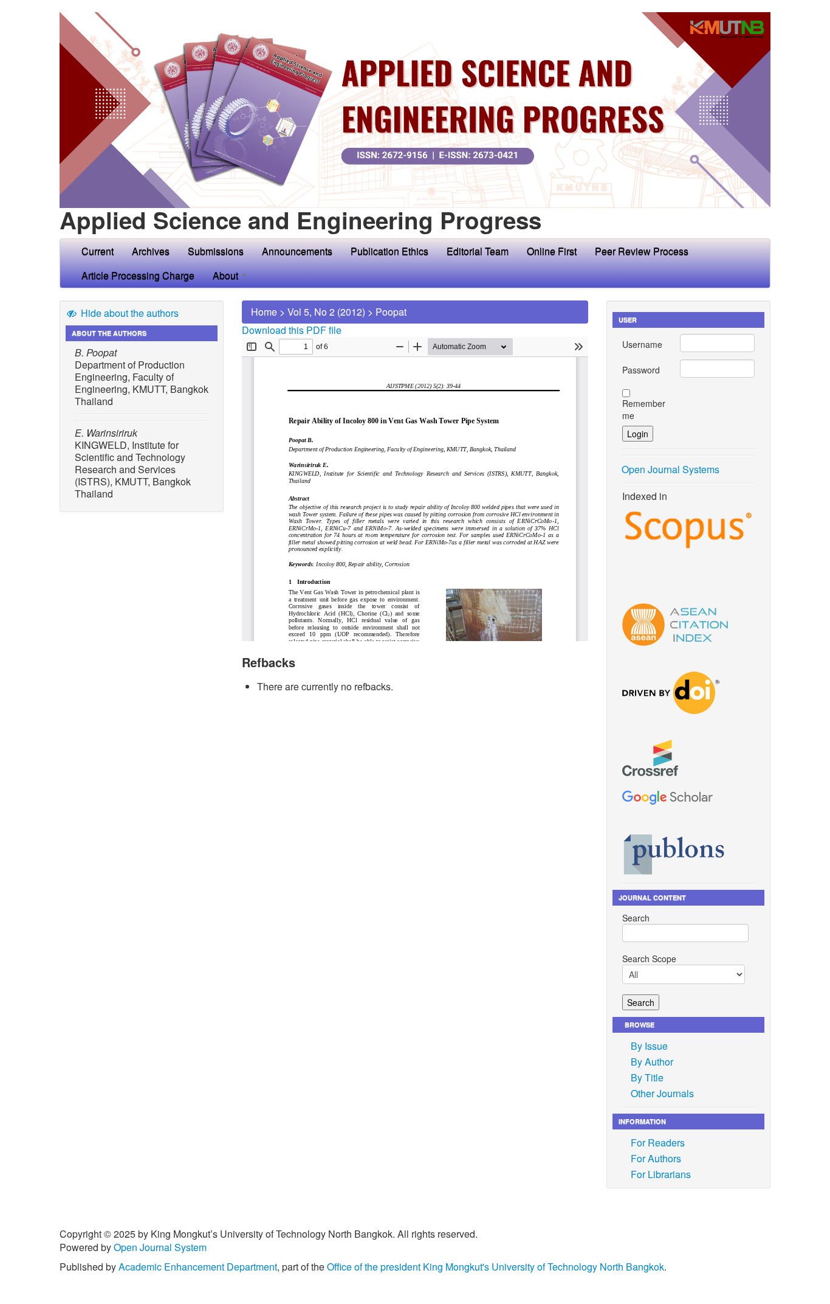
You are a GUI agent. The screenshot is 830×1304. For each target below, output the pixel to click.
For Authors (656, 1158)
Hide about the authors (128, 313)
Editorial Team (478, 251)
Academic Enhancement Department (197, 1267)
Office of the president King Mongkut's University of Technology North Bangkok (495, 1267)
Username (642, 344)
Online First (552, 251)
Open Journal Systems (670, 469)
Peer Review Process (641, 251)
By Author (652, 1062)
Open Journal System (160, 1247)
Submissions (216, 251)
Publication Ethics (389, 251)
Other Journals (662, 1093)
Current (97, 251)
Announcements (297, 251)
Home (264, 312)
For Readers (658, 1143)
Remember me (643, 409)
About (227, 275)
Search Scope (649, 958)
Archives (151, 251)
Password (641, 370)
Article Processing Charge (137, 275)
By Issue (649, 1046)
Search (636, 918)
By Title (647, 1077)
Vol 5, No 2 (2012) (326, 312)
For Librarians (661, 1174)
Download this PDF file (291, 330)
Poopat (391, 312)
